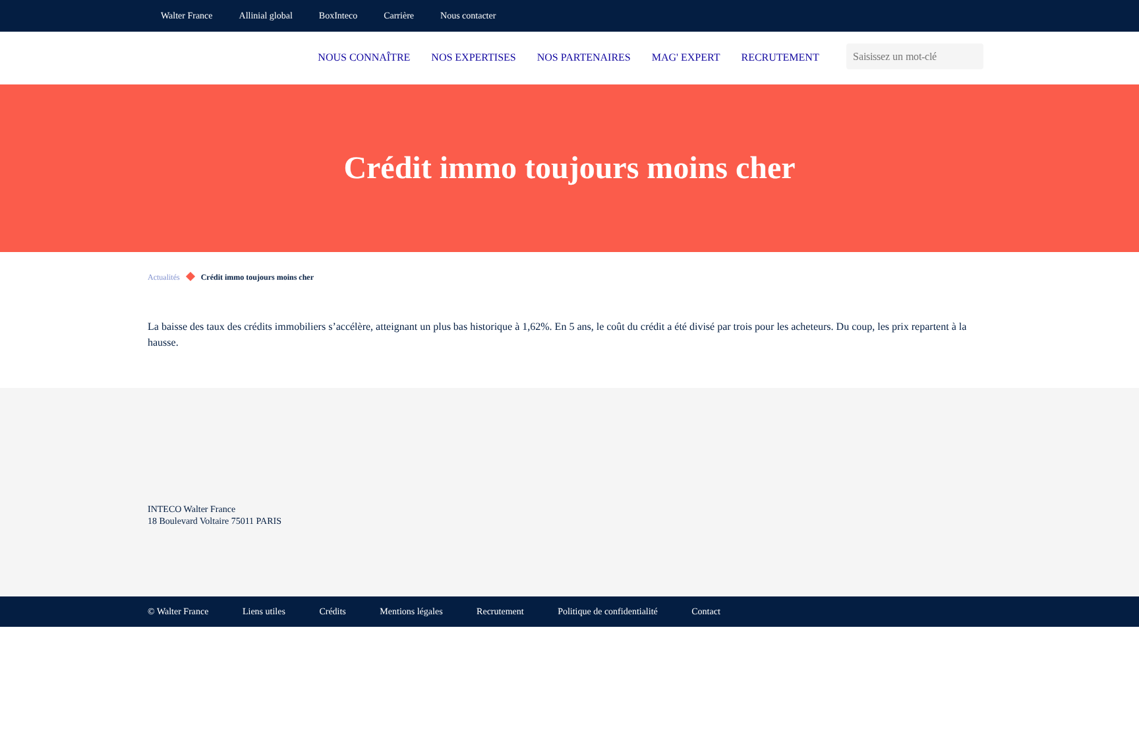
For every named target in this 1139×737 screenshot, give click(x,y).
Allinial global (266, 16)
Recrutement (500, 612)
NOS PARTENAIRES (584, 57)
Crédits (332, 612)
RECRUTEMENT (780, 57)
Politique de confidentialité (608, 612)
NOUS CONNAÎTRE (364, 57)
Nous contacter (468, 16)
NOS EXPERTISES (473, 57)
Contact (705, 612)
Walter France (187, 16)
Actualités (164, 277)
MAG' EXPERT (686, 57)
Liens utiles (264, 612)
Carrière (399, 16)
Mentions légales (411, 612)
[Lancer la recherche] (973, 56)
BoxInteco (338, 16)
